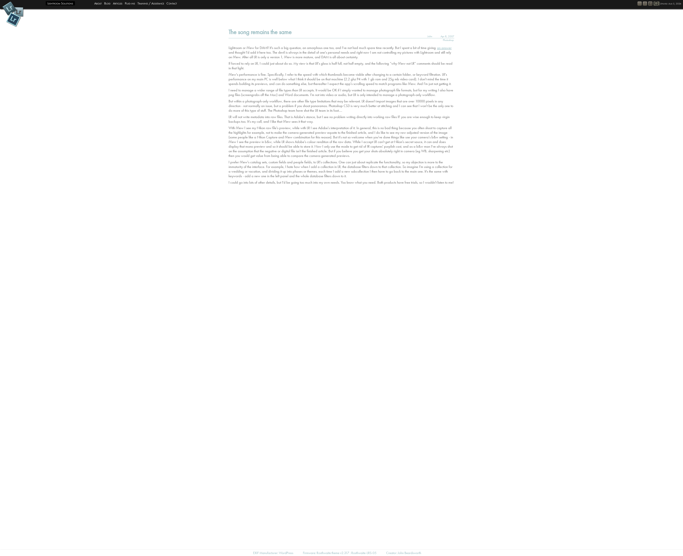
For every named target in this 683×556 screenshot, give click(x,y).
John (429, 36)
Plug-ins (130, 3)
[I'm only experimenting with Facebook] (650, 3)
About (98, 3)
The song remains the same (260, 32)
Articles (117, 3)
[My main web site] (645, 3)
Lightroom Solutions (60, 3)
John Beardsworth (409, 553)
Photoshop (448, 40)
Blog (107, 3)
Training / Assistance (150, 3)
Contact (171, 3)
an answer (444, 47)
